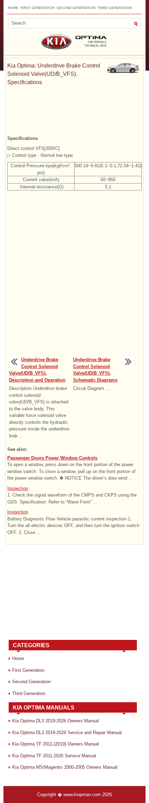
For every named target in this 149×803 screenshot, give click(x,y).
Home (13, 8)
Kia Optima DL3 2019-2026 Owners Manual (55, 720)
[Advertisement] (74, 111)
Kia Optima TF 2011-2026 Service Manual (54, 755)
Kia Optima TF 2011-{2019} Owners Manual (55, 744)
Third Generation (114, 8)
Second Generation (75, 8)
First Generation (37, 8)
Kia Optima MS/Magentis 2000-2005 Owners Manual (64, 767)
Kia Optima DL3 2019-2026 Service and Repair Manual (67, 732)
